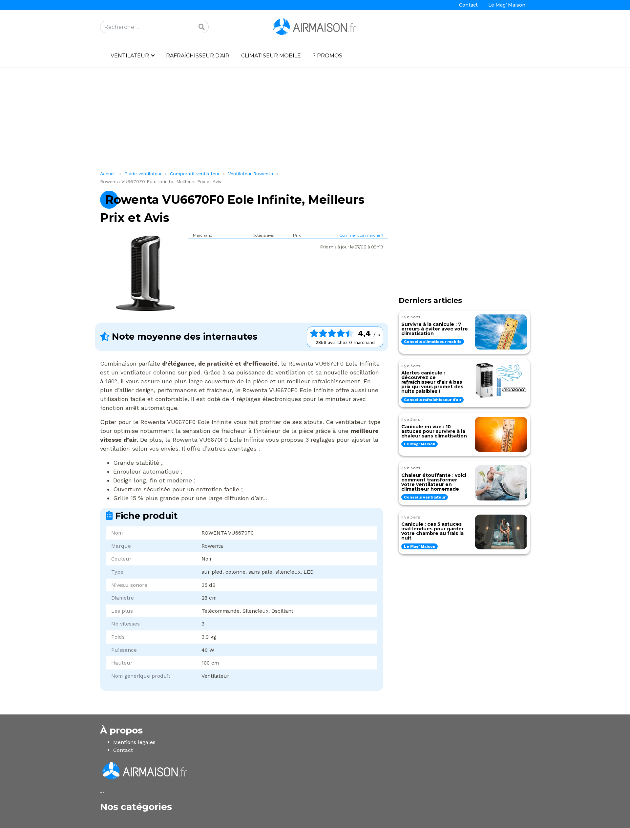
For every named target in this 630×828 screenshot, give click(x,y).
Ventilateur (130, 56)
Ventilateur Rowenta (250, 173)
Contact (468, 5)
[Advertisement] (297, 122)
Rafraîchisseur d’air (197, 56)
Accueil (108, 173)
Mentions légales (134, 742)
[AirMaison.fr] (315, 26)
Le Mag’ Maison (506, 5)
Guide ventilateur (143, 173)
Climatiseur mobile (271, 56)
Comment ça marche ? (361, 235)
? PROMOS (327, 56)
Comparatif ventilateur (195, 173)
